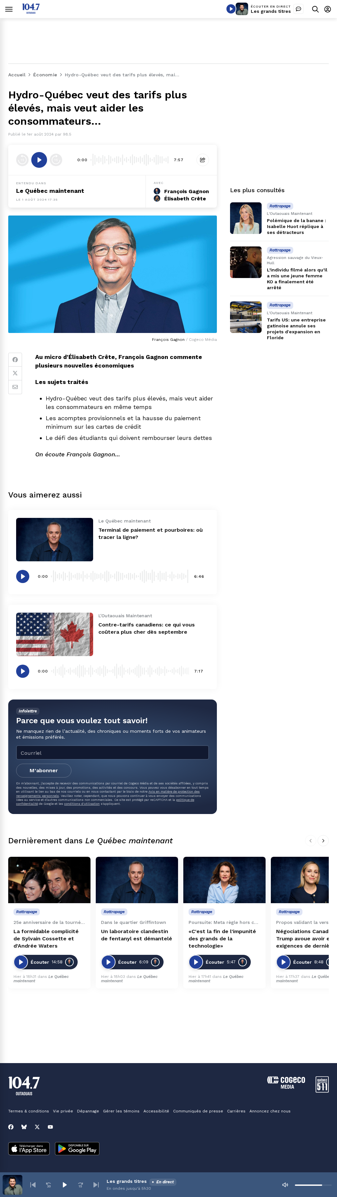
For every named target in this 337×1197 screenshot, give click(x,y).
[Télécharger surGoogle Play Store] (77, 1149)
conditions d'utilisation (82, 803)
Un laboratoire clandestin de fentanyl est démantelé (136, 935)
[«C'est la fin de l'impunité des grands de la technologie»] (224, 880)
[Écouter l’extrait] (39, 160)
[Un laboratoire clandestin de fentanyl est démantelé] (137, 880)
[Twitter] (15, 373)
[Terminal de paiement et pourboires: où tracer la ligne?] (54, 539)
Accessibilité (156, 1111)
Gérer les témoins (121, 1111)
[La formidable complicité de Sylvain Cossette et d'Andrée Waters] (49, 880)
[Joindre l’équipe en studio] (298, 9)
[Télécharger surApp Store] (29, 1149)
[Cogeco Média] (286, 1087)
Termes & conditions (28, 1111)
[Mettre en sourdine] (285, 1184)
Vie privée (63, 1111)
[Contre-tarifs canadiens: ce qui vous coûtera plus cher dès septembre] (54, 634)
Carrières (236, 1111)
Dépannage (88, 1111)
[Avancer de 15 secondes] (56, 160)
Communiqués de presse (198, 1111)
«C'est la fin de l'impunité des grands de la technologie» (222, 938)
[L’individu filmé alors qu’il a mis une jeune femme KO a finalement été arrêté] (246, 262)
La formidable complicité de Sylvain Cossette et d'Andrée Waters (46, 938)
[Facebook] (15, 360)
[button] (32, 1184)
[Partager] (202, 160)
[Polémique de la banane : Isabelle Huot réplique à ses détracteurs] (246, 218)
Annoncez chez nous (270, 1111)
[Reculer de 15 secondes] (22, 160)
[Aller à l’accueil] (31, 12)
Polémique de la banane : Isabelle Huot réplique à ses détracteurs (296, 226)
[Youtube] (50, 1127)
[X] (37, 1127)
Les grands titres (271, 11)
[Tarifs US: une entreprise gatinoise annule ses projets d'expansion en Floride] (246, 317)
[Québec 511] (322, 1091)
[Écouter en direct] (231, 9)
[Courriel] (15, 387)
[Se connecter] (328, 9)
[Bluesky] (24, 1127)
